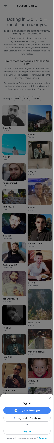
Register (43, 438)
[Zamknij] (50, 397)
